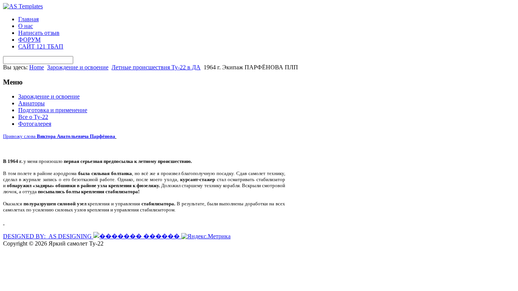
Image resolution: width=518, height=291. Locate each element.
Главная (28, 19)
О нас (25, 26)
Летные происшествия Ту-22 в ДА (156, 67)
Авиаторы (31, 103)
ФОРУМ (29, 39)
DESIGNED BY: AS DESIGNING (48, 236)
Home (36, 67)
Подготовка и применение (52, 110)
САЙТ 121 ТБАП (40, 46)
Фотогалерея (34, 123)
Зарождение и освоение (77, 67)
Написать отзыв (39, 33)
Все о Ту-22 (33, 117)
